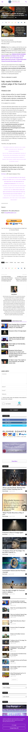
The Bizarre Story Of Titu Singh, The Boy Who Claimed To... (13, 551)
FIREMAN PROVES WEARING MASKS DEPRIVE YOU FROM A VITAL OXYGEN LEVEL (13, 56)
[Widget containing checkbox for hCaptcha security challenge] (11, 403)
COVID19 (11, 262)
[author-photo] (14, 292)
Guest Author (4, 574)
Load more (14, 679)
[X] (5, 22)
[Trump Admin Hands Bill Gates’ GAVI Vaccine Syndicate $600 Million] (4, 339)
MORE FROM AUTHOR (17, 320)
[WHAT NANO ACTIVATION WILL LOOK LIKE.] (4, 345)
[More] (24, 22)
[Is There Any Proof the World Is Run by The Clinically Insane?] (5, 655)
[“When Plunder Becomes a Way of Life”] (14, 502)
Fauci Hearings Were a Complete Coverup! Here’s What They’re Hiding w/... (18, 602)
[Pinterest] (9, 22)
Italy (15, 262)
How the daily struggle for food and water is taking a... (13, 591)
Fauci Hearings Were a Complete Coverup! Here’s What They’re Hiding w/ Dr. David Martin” (17, 326)
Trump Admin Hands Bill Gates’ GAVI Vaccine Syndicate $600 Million (17, 339)
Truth (13, 11)
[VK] (21, 22)
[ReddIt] (15, 22)
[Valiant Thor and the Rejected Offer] (5, 609)
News (11, 11)
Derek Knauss (4, 534)
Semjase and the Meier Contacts (17, 633)
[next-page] (4, 366)
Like (25, 419)
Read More (14, 461)
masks (18, 262)
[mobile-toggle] (2, 2)
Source (3, 207)
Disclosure (6, 4)
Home (2, 4)
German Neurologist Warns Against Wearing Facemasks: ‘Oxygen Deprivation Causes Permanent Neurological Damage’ (13, 59)
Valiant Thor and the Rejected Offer (18, 607)
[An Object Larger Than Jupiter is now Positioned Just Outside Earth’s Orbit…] (4, 361)
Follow (24, 422)
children (6, 262)
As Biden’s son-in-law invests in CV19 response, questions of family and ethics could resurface (21, 278)
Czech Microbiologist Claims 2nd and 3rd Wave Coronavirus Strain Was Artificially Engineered (7, 278)
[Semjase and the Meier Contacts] (5, 635)
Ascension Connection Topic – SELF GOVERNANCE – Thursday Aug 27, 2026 (18, 648)
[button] (26, 2)
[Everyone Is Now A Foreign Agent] (4, 332)
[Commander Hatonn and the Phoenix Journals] (14, 563)
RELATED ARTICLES (6, 320)
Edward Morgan (5, 491)
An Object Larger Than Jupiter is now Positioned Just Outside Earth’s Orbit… (17, 361)
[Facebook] (2, 22)
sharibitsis (4, 17)
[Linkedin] (18, 22)
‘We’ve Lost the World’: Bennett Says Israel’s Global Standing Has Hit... (13, 488)
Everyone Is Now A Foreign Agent (17, 331)
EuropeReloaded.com (10, 212)
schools (22, 262)
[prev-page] (2, 366)
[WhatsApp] (12, 22)
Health (7, 11)
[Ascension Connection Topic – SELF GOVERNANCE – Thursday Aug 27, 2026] (5, 648)
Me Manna (3, 174)
